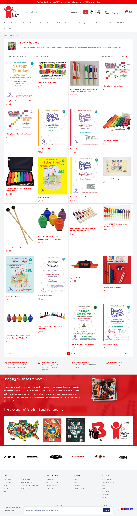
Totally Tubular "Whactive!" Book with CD (18, 101)
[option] (11, 456)
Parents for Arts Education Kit (112, 287)
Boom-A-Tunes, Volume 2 (45, 149)
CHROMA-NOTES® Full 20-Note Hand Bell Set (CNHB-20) (51, 327)
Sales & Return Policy (53, 482)
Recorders (14, 23)
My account (116, 13)
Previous (11, 354)
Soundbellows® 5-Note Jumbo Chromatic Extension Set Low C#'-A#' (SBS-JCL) (50, 238)
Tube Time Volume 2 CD (13, 296)
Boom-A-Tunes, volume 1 (77, 149)
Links (103, 488)
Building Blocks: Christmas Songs (113, 86)
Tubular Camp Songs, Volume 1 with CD (82, 344)
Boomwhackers (28, 23)
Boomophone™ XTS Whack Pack (113, 140)
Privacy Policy (50, 488)
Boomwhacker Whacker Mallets (15, 248)
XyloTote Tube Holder (76, 278)
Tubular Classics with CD (45, 295)
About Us (77, 479)
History (76, 482)
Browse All (7, 29)
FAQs (103, 485)
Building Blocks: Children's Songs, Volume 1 (19, 134)
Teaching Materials (85, 23)
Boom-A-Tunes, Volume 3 (78, 197)
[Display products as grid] (126, 56)
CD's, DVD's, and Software (29, 485)
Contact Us (49, 479)
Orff (58, 23)
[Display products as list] (129, 56)
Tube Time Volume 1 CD (45, 197)
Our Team (77, 485)
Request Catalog (79, 488)
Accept (107, 510)
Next (126, 354)
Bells (40, 23)
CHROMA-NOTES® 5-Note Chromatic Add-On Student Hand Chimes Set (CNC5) (83, 90)
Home (6, 23)
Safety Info (105, 494)
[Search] (85, 12)
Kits (110, 23)
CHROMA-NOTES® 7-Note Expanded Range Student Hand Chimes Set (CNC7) (83, 229)
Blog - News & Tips (108, 482)
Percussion (100, 23)
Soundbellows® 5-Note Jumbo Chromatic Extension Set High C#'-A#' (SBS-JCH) (18, 337)
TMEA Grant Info (107, 479)
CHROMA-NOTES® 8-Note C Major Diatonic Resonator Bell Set (18, 189)
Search (104, 497)
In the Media (105, 491)
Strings (49, 23)
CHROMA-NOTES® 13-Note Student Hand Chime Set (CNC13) (115, 225)
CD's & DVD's (121, 23)
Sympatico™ (69, 23)
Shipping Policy (51, 485)
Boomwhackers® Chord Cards (47, 82)
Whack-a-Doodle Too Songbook (112, 179)
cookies (39, 510)
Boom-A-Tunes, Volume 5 (110, 344)
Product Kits (25, 488)
